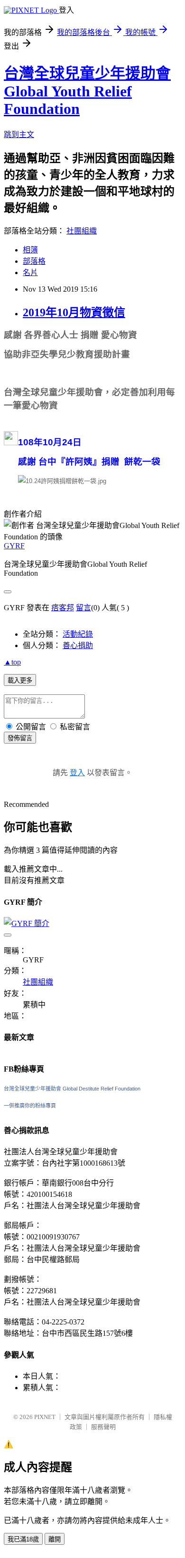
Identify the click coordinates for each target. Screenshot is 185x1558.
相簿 (30, 250)
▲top (12, 662)
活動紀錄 (78, 634)
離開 (54, 1539)
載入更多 (20, 680)
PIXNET (45, 1416)
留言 (83, 608)
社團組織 (81, 231)
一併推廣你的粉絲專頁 (30, 1105)
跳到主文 (19, 134)
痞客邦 (62, 608)
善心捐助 (78, 645)
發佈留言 (20, 738)
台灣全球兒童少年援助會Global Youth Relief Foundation (87, 91)
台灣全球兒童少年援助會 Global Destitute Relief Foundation (72, 1088)
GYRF (14, 546)
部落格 (34, 261)
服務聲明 (103, 1426)
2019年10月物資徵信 (74, 312)
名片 (30, 272)
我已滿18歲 (23, 1539)
